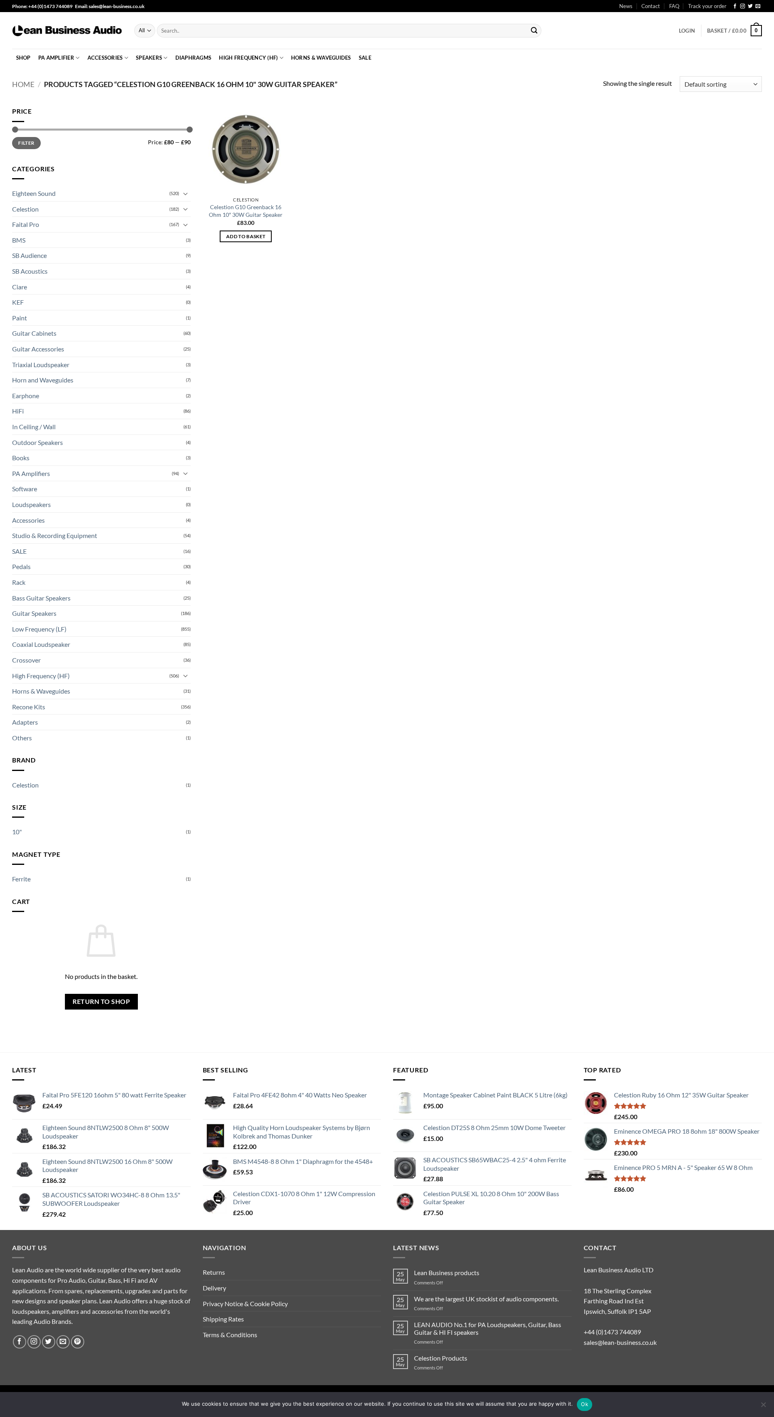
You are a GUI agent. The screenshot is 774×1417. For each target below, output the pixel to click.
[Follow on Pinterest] (77, 1341)
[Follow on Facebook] (734, 6)
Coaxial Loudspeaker (41, 644)
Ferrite (21, 879)
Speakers (149, 57)
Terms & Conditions (230, 1334)
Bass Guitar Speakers (41, 598)
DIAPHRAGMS (193, 57)
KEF (18, 302)
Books (20, 457)
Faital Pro (25, 224)
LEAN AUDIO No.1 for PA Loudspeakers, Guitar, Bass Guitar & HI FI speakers (487, 1328)
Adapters (25, 722)
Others (22, 738)
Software (24, 488)
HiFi (18, 411)
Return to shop (101, 1001)
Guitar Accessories (38, 349)
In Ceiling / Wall (34, 426)
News (626, 6)
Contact (650, 6)
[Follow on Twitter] (750, 6)
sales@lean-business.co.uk (620, 1342)
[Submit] (534, 30)
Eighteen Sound (34, 193)
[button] (687, 30)
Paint (19, 318)
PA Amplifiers (31, 473)
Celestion (25, 209)
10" (17, 831)
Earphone (25, 395)
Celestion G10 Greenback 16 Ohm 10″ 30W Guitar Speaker (246, 211)
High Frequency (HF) (41, 675)
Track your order (707, 6)
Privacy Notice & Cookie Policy (245, 1303)
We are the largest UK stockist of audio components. (486, 1299)
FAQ (674, 6)
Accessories (105, 57)
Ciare (19, 287)
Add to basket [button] (246, 236)
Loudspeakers (31, 504)
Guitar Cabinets (34, 333)
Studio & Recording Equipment (54, 535)
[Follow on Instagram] (742, 6)
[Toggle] (186, 193)
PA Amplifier (56, 57)
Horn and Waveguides (42, 380)
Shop (23, 57)
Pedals (21, 566)
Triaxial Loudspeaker (40, 364)
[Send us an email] (757, 6)
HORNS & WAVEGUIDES (321, 57)
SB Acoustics (30, 271)
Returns (214, 1272)
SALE (365, 57)
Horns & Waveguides (41, 691)
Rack (18, 582)
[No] (763, 1406)
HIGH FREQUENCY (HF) (248, 57)
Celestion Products (440, 1358)
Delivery (214, 1288)
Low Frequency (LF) (39, 629)
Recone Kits (28, 707)
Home (23, 84)
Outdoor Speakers (37, 442)
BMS (18, 240)
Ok (584, 1404)
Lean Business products (446, 1272)
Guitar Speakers (34, 613)
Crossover (26, 660)
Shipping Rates (223, 1319)
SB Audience (29, 255)
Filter (26, 143)
